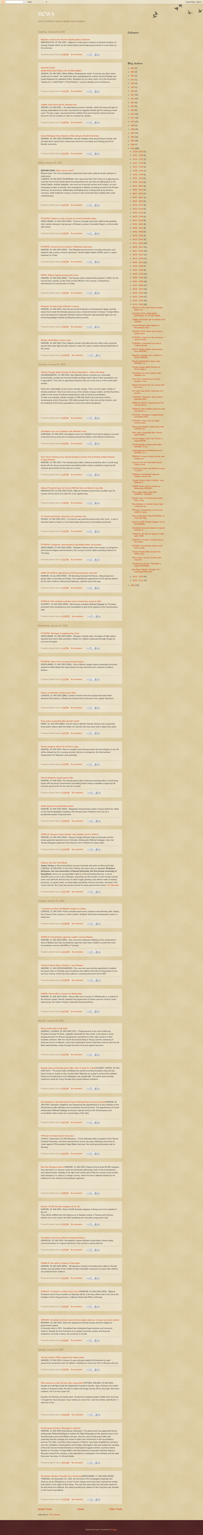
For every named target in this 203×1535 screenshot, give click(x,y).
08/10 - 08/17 (138, 197)
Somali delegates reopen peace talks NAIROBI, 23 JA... (147, 445)
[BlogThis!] (90, 54)
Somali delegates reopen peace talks (57, 778)
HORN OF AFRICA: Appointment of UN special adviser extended (69, 573)
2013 (133, 110)
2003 (133, 148)
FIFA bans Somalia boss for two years (57, 1136)
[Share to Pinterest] (98, 54)
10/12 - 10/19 (138, 178)
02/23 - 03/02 (138, 285)
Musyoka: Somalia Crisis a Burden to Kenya (60, 306)
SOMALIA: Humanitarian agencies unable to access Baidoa (67, 937)
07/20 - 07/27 (138, 205)
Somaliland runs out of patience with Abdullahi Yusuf (63, 431)
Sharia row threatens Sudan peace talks (58, 693)
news (46, 12)
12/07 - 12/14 (138, 163)
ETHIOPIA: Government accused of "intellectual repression (66, 247)
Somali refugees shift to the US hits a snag (59, 747)
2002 (133, 585)
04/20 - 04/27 (138, 255)
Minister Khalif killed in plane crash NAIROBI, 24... (146, 362)
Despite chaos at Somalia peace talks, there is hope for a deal (68, 1068)
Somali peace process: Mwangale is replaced (60, 1428)
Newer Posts (45, 1509)
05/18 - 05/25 (138, 239)
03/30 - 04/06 (138, 266)
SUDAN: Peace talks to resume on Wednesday (61, 994)
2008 (133, 129)
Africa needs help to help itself (54, 1028)
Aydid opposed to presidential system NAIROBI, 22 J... (147, 451)
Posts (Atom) (54, 1515)
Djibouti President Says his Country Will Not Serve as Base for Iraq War (72, 488)
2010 (133, 122)
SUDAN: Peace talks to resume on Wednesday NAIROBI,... (146, 487)
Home (80, 1509)
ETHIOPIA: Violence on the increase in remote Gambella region (68, 218)
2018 (133, 91)
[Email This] (88, 54)
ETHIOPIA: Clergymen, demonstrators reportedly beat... (147, 398)
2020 (133, 83)
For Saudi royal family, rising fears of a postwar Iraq (63, 516)
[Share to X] (93, 54)
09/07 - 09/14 (138, 190)
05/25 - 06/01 (138, 236)
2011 (133, 118)
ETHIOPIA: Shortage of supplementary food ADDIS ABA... (147, 416)
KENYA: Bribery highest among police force (60, 275)
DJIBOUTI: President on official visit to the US (61, 1291)
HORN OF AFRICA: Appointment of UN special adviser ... (148, 404)
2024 (133, 72)
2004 (133, 145)
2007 (133, 133)
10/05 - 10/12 (138, 182)
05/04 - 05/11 (138, 247)
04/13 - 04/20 (138, 259)
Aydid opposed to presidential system (57, 806)
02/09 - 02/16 (138, 293)
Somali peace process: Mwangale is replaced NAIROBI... (146, 565)
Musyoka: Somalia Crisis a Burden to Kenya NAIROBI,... (147, 356)
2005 (133, 141)
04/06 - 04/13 (138, 262)
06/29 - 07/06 (138, 217)
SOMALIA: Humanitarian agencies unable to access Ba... (146, 475)
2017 (133, 95)
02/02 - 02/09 (138, 297)
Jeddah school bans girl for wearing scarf (59, 105)
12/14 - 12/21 (138, 159)
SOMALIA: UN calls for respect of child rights (60, 1263)
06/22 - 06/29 (138, 220)
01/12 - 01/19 (138, 577)
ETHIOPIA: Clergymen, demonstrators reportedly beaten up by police (71, 545)
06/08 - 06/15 (138, 228)
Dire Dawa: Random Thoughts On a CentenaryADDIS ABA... (146, 570)
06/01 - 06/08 (138, 232)
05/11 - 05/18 (138, 243)
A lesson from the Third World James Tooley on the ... (147, 463)
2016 (133, 99)
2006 (133, 137)
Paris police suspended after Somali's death (60, 721)
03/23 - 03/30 (138, 270)
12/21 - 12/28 (138, 155)
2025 (133, 68)
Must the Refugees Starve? (53, 1167)
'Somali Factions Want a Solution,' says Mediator (62, 965)
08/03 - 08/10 (138, 201)
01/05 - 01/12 (138, 580)
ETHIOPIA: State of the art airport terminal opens (62, 662)
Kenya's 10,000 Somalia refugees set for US (60, 1207)
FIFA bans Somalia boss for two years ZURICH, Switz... (147, 511)
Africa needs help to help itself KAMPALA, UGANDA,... (144, 493)
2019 (133, 87)
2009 (133, 125)
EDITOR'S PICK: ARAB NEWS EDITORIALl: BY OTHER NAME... (147, 314)
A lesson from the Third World (54, 863)
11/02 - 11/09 (138, 175)
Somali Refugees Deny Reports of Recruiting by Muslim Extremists (70, 136)
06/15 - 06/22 (138, 224)
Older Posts (115, 1509)
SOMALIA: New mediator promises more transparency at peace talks (71, 601)
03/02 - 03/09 (138, 281)
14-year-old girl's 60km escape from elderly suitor (62, 1357)
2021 (133, 80)
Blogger (114, 1530)
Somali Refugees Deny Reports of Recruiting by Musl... (145, 326)
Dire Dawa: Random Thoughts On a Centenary (61, 1476)
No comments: (77, 54)
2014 (133, 106)
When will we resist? (65, 171)
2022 (133, 76)
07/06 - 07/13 (138, 213)
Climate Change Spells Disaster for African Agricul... (146, 368)
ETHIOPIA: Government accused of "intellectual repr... (146, 344)
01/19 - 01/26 (138, 304)
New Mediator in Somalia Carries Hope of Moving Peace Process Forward (73, 1102)
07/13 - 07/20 (138, 209)
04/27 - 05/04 (138, 251)
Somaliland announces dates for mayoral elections (63, 1238)
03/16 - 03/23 (138, 274)
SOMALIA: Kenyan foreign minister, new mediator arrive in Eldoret (69, 834)
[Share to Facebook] (95, 54)
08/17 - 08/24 (138, 194)
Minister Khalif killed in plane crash (56, 340)
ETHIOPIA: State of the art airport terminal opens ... (145, 422)
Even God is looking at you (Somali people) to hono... (146, 380)
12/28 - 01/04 (138, 152)
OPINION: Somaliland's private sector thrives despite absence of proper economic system (80, 1320)
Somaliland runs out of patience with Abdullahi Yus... (146, 374)
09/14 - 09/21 (138, 186)
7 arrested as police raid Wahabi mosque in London (63, 909)
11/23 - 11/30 (138, 167)
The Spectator (113, 885)
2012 (133, 114)
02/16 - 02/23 (138, 289)
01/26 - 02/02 (138, 301)
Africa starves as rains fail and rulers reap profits (62, 1383)
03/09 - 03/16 (138, 278)
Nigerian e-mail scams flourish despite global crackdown (65, 40)
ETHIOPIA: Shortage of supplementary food (60, 633)
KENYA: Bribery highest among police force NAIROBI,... (147, 350)
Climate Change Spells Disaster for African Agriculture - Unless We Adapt (72, 372)
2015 (133, 103)
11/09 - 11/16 (138, 171)
